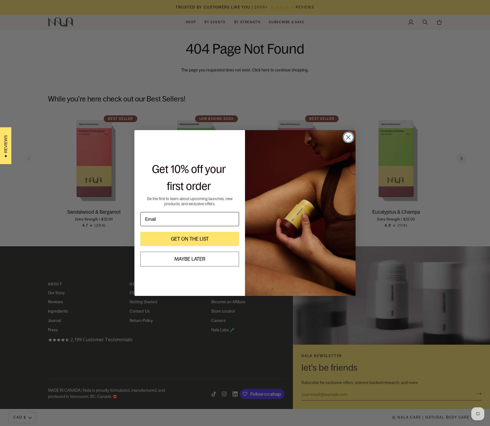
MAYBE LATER (189, 259)
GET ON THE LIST (190, 239)
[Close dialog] (348, 137)
